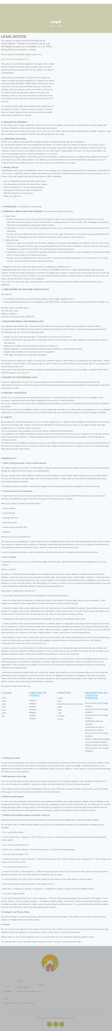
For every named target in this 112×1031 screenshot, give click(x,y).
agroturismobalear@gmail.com (15, 59)
